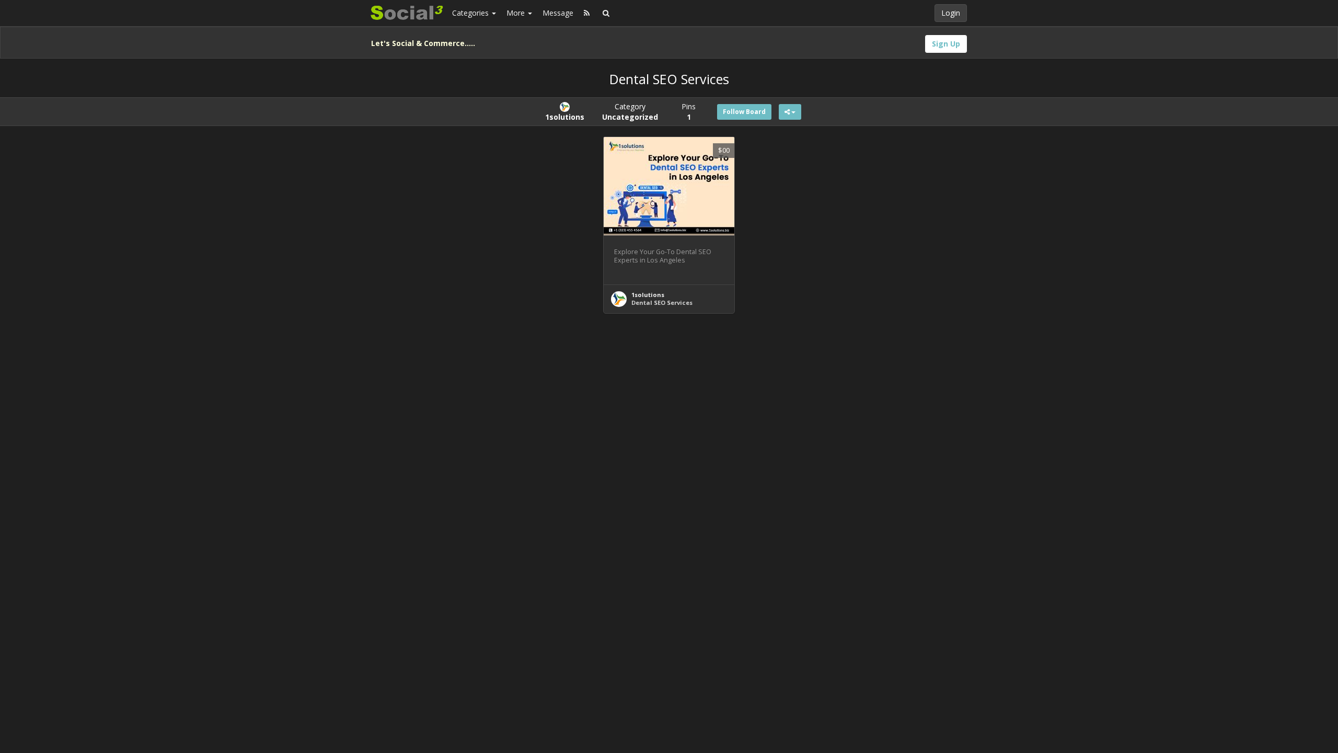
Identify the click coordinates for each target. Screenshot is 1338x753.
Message (558, 13)
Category (630, 111)
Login (950, 13)
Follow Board (744, 111)
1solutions (647, 295)
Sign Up (946, 44)
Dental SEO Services (662, 302)
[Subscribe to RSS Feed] (587, 13)
